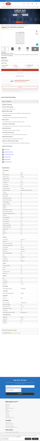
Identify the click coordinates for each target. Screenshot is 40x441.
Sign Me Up (20, 393)
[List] (24, 4)
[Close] (38, 435)
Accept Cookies (28, 438)
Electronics (8, 405)
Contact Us (8, 416)
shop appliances (20, 22)
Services (7, 412)
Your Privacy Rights (4, 438)
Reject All (35, 438)
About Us (7, 413)
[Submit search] (37, 7)
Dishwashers (7, 25)
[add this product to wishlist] (36, 34)
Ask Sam (20, 87)
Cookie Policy (18, 436)
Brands (7, 409)
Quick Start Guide (7, 156)
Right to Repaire (7, 159)
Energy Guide (6, 149)
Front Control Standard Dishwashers (23, 25)
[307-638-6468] (32, 4)
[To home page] (8, 3)
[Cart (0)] (36, 4)
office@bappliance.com (12, 427)
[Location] (28, 4)
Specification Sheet (8, 161)
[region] (20, 437)
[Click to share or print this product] (36, 31)
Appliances (3, 25)
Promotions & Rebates (10, 408)
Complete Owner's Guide (9, 154)
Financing (7, 415)
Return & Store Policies (10, 417)
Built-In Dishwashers (14, 25)
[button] (3, 4)
